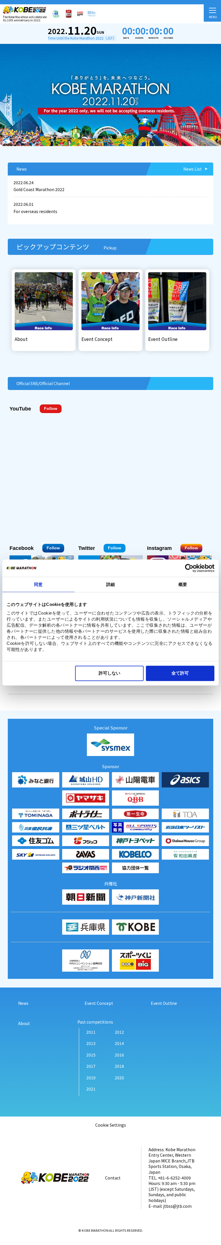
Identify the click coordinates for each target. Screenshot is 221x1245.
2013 (91, 1043)
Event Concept (99, 1003)
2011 (91, 1032)
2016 (119, 1055)
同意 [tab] (38, 584)
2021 (91, 1089)
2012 (119, 1032)
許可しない (109, 673)
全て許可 (180, 673)
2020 (119, 1077)
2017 (91, 1066)
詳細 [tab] (110, 584)
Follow (50, 408)
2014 (119, 1043)
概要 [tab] (182, 584)
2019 (91, 1077)
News (23, 1003)
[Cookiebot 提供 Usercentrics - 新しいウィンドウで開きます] (189, 568)
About (24, 1023)
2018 (119, 1066)
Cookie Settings (110, 1125)
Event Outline (164, 1003)
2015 (91, 1055)
